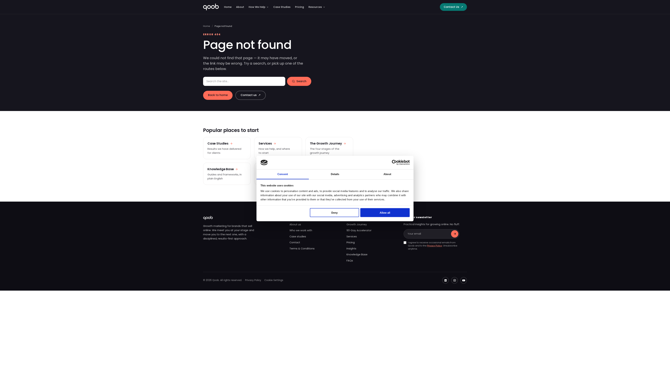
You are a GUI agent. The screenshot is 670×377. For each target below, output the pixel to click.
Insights (351, 248)
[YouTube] (463, 280)
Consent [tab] (282, 173)
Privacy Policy (434, 245)
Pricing (299, 7)
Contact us (250, 95)
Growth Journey (357, 224)
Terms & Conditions (302, 248)
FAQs (350, 260)
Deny (334, 212)
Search (301, 81)
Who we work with (300, 230)
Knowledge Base (357, 254)
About (240, 7)
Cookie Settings (273, 280)
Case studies (297, 236)
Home (228, 7)
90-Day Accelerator (359, 230)
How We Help (257, 7)
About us (295, 224)
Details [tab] (335, 173)
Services (352, 236)
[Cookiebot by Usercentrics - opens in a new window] (394, 162)
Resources (315, 7)
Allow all (385, 212)
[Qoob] (211, 7)
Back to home (218, 95)
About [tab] (387, 173)
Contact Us (453, 7)
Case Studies (282, 7)
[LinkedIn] (445, 280)
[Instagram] (454, 280)
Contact (294, 242)
